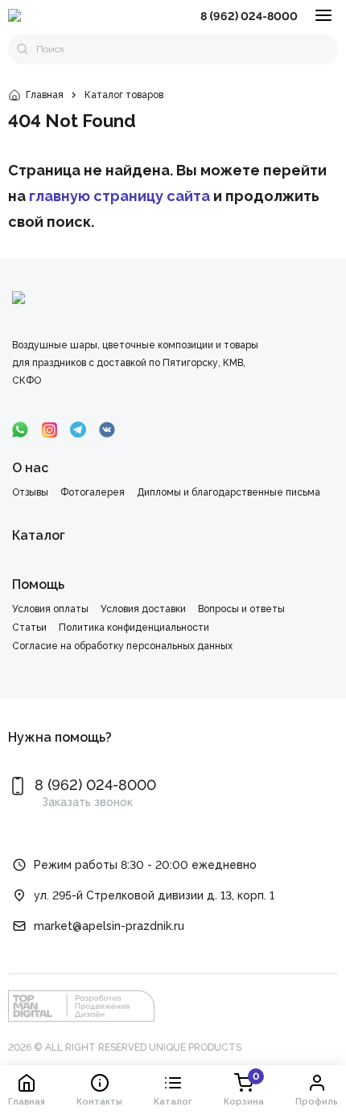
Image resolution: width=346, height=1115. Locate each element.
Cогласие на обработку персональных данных (122, 646)
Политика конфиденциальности (134, 627)
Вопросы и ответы (241, 609)
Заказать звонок (87, 802)
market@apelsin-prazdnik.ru (109, 926)
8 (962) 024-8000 (249, 16)
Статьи (29, 627)
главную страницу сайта (119, 195)
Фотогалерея (92, 492)
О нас (30, 467)
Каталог (38, 535)
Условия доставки (143, 609)
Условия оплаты (50, 609)
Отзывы (30, 492)
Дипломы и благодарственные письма (228, 492)
